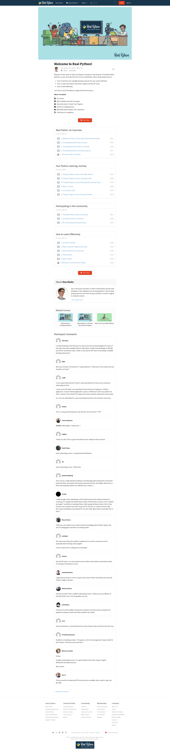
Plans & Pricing (102, 707)
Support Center (50, 720)
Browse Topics (68, 712)
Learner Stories (86, 717)
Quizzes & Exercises (69, 709)
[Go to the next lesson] (85, 33)
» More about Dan (77, 300)
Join (121, 3)
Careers (114, 720)
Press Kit (115, 722)
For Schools (101, 714)
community (72, 70)
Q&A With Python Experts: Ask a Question (70, 110)
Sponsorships (116, 717)
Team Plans (101, 709)
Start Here (59, 3)
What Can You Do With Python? (104, 323)
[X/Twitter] (56, 732)
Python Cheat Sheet (52, 717)
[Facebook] (62, 732)
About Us (115, 707)
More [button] (84, 3)
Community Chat (86, 712)
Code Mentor (49, 712)
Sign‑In (128, 3)
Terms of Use (85, 732)
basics (65, 70)
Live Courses (67, 714)
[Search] (91, 3)
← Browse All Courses (61, 691)
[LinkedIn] (59, 732)
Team (114, 709)
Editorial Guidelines (118, 714)
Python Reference (51, 714)
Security (92, 732)
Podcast (84, 707)
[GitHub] (65, 732)
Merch (114, 725)
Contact (97, 732)
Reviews (100, 717)
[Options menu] (113, 69)
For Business (101, 712)
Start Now (86, 120)
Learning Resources (51, 709)
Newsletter (85, 709)
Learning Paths (68, 707)
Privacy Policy (75, 732)
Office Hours (85, 714)
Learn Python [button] (72, 3)
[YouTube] (53, 732)
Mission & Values (117, 712)
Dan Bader (64, 68)
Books (65, 717)
